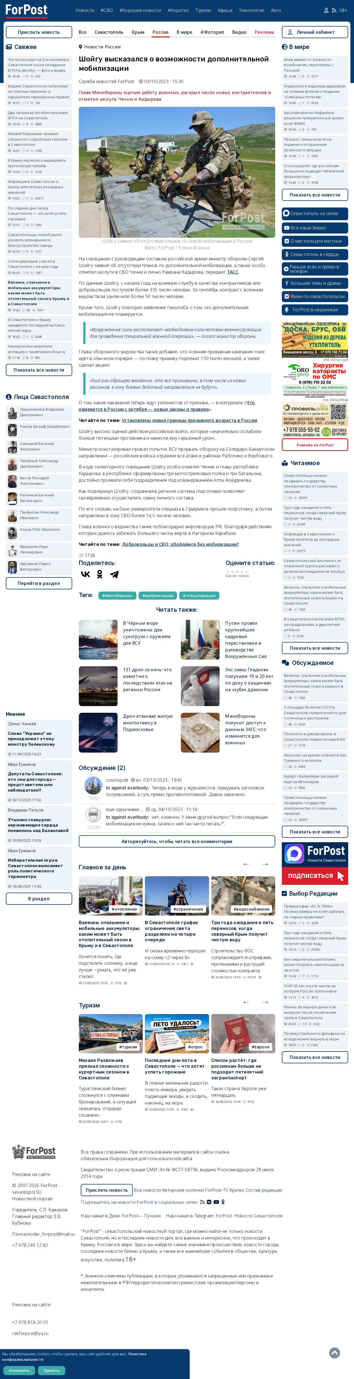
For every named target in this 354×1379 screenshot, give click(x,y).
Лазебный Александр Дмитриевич (39, 463)
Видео (239, 32)
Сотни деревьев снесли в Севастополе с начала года (33, 264)
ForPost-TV (216, 1190)
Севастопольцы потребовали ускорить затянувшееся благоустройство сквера (35, 240)
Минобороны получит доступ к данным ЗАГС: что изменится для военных (245, 729)
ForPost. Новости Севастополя (248, 1216)
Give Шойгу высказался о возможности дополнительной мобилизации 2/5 (232, 572)
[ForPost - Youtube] (216, 1202)
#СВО (107, 10)
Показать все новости (39, 370)
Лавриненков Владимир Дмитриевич (42, 412)
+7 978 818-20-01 (30, 1322)
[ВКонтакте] (85, 574)
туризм (129, 1046)
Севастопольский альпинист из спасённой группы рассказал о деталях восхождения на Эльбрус (314, 566)
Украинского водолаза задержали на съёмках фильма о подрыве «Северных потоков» (314, 91)
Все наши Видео (308, 227)
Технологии (251, 10)
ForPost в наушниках (315, 309)
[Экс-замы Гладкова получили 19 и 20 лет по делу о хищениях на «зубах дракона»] (200, 668)
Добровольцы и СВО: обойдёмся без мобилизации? (180, 544)
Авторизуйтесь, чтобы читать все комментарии (177, 841)
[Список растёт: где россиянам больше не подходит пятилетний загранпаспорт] (243, 1017)
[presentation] (246, 863)
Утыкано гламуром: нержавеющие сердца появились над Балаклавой (38, 825)
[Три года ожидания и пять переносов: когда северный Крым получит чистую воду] (243, 880)
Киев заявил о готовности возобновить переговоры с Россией (309, 65)
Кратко (236, 1190)
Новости (85, 10)
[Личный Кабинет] (327, 10)
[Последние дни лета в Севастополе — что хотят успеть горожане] (177, 1017)
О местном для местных (316, 241)
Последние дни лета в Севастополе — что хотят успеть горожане (175, 1066)
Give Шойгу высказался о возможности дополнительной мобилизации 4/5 (242, 572)
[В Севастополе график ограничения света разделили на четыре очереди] (177, 880)
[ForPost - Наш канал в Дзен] (227, 1202)
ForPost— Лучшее (141, 1216)
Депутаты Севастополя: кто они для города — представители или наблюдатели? (35, 782)
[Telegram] (114, 574)
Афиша (225, 10)
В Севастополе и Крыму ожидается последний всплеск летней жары (36, 325)
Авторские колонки (183, 1190)
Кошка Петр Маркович (40, 529)
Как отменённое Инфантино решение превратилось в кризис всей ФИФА (314, 118)
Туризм (203, 10)
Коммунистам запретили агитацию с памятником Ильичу (36, 349)
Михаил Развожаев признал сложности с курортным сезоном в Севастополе (104, 1069)
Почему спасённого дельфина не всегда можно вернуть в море (314, 1036)
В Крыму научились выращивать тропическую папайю (37, 163)
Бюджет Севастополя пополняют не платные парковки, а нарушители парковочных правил (39, 91)
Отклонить (19, 1370)
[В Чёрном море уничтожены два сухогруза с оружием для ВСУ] (98, 622)
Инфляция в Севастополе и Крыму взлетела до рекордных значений (35, 187)
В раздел (39, 899)
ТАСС (232, 272)
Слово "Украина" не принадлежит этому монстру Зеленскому (31, 739)
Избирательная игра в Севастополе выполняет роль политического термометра (35, 868)
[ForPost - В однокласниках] (223, 1202)
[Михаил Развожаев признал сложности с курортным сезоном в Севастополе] (111, 1017)
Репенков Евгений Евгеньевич (37, 497)
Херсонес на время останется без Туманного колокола (315, 758)
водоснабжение (252, 909)
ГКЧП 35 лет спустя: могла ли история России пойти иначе (310, 988)
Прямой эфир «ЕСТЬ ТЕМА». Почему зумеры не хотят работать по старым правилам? (314, 911)
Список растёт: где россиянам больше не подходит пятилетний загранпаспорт (237, 1069)
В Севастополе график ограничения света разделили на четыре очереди (171, 931)
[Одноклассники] (99, 574)
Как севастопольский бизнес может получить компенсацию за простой (314, 965)
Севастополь (109, 32)
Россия (161, 32)
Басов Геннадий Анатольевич (34, 480)
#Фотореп (212, 32)
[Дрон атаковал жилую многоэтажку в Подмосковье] (98, 715)
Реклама (264, 32)
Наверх (336, 1353)
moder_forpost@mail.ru (51, 1234)
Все (83, 32)
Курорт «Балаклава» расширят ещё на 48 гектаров (311, 779)
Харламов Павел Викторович (35, 566)
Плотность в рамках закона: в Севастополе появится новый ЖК (314, 736)
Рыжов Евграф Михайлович (45, 426)
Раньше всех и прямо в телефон (314, 269)
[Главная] (26, 8)
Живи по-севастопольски (318, 296)
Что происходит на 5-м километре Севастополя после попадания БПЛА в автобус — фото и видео (38, 65)
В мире (184, 32)
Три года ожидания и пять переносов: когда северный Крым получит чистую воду (242, 931)
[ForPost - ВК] (209, 1202)
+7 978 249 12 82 (30, 1245)
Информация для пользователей (144, 1158)
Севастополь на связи (314, 213)
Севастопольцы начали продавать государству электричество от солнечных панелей (310, 483)
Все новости (147, 1190)
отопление (126, 909)
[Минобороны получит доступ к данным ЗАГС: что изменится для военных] (200, 715)
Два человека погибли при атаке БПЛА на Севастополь (38, 115)
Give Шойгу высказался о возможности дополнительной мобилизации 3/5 (237, 572)
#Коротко (178, 10)
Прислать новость (39, 32)
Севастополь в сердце (315, 254)
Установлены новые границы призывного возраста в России (189, 420)
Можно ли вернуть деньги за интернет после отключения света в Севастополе (310, 1012)
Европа (261, 1046)
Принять (51, 1370)
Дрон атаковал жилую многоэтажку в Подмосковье (148, 722)
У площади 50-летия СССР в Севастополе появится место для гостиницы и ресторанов (315, 712)
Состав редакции (264, 1190)
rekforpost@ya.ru (30, 1333)
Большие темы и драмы (316, 283)
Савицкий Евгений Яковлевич (37, 446)
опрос (197, 1046)
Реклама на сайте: (31, 1305)
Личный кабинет (315, 32)
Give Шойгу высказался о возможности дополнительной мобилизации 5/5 (246, 572)
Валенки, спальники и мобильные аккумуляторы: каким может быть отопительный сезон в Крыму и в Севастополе (109, 934)
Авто (276, 10)
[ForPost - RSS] (202, 1202)
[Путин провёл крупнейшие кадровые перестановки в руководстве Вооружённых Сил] (200, 622)
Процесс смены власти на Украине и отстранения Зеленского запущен (307, 144)
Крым (138, 32)
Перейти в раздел (39, 583)
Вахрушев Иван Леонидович (34, 549)
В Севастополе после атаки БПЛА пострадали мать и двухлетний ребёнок (314, 624)
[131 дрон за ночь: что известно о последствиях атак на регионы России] (98, 668)
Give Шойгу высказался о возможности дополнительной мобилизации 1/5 (228, 572)
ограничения (189, 909)
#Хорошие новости (140, 10)
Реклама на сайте (31, 1174)
